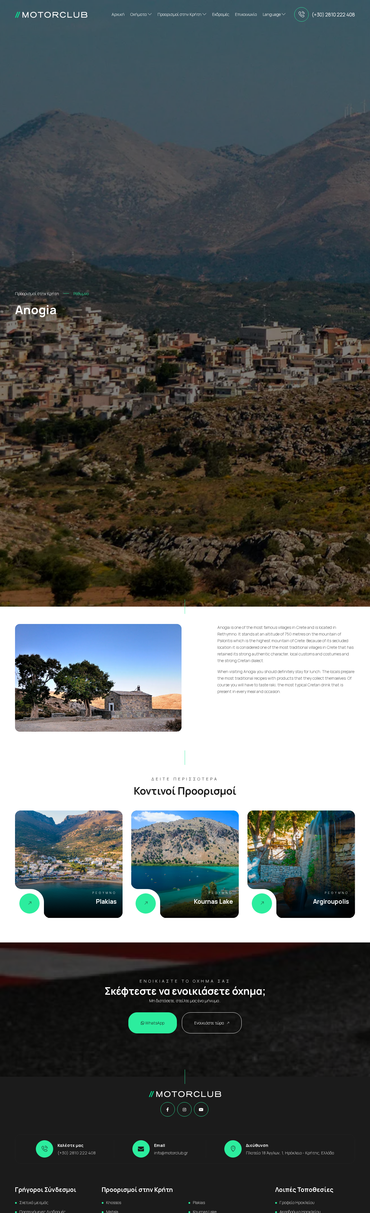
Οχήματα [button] (139, 14)
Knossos (113, 1202)
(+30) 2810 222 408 (333, 14)
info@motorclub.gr (171, 1153)
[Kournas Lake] (146, 903)
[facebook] (167, 1109)
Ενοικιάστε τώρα (209, 1023)
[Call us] (301, 14)
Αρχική (118, 14)
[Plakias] (29, 903)
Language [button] (272, 14)
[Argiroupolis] (262, 903)
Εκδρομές (220, 14)
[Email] (141, 1149)
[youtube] (201, 1109)
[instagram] (184, 1109)
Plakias (199, 1202)
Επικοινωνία (246, 14)
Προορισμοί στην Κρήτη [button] (180, 14)
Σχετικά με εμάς (33, 1202)
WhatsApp (154, 1023)
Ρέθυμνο (81, 293)
